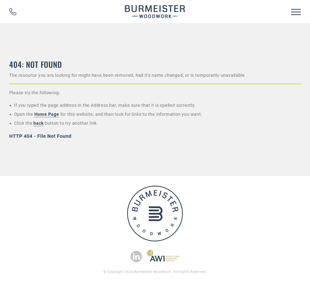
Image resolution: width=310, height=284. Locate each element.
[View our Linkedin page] (136, 256)
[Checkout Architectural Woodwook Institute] (163, 260)
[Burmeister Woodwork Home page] (155, 11)
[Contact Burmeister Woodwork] (12, 11)
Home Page (46, 114)
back (38, 123)
